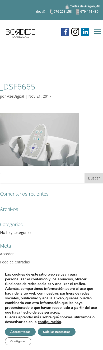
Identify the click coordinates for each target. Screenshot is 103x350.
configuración (49, 322)
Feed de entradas (15, 261)
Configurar (18, 341)
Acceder (7, 253)
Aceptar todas (20, 332)
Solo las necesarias (56, 332)
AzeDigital (15, 96)
